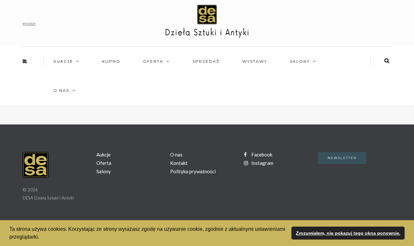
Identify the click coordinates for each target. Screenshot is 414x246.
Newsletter (342, 158)
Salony (300, 61)
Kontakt (179, 163)
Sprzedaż (206, 61)
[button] (41, 238)
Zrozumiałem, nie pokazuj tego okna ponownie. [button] (348, 233)
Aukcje (63, 61)
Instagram (261, 163)
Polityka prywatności (193, 171)
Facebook (261, 154)
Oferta (153, 61)
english (29, 23)
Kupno (111, 61)
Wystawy (254, 61)
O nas (61, 90)
